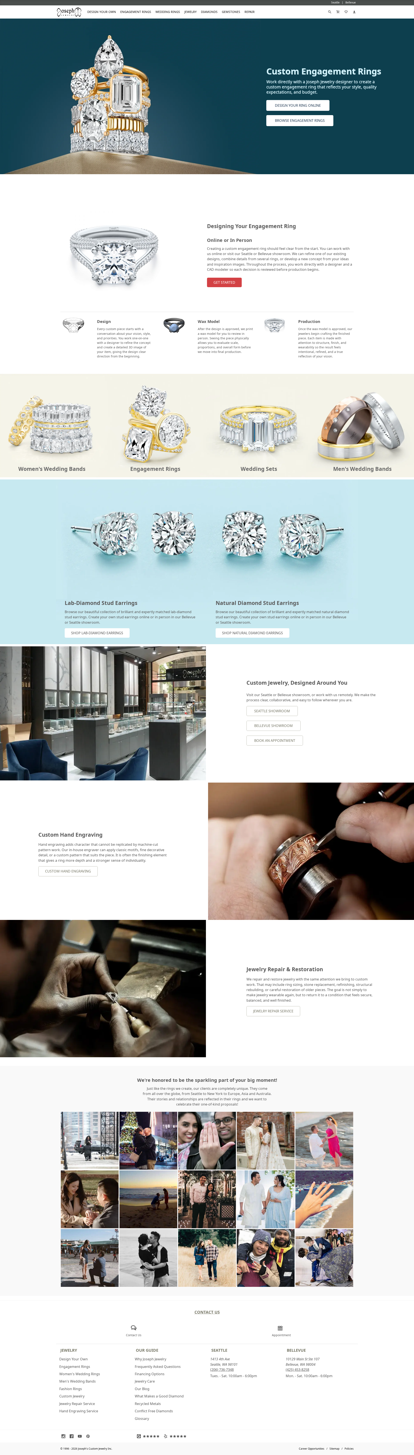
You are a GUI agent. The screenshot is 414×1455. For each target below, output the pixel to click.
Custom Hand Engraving (68, 871)
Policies (349, 1448)
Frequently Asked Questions (158, 1366)
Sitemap (334, 1448)
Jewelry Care (145, 1381)
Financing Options (150, 1374)
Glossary (142, 1418)
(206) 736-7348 (222, 1369)
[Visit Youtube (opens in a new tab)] (81, 1436)
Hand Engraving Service (78, 1411)
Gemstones (231, 12)
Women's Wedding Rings (79, 1374)
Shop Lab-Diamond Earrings (97, 633)
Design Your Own (101, 12)
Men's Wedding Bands (77, 1381)
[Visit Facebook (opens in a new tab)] (73, 1436)
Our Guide (147, 1350)
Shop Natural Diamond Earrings (252, 633)
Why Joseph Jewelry (150, 1359)
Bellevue (296, 1350)
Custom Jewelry (72, 1396)
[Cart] (338, 11)
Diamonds (209, 12)
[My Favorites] (346, 11)
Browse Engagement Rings (300, 120)
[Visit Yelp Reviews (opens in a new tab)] (176, 1436)
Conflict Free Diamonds (154, 1411)
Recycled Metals (148, 1403)
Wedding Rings (167, 12)
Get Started (224, 282)
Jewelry (190, 12)
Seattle (219, 1350)
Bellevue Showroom (273, 725)
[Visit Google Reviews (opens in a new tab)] (149, 1436)
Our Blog (142, 1388)
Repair (250, 12)
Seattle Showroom (272, 711)
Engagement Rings (135, 12)
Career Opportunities (311, 1448)
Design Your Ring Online (298, 105)
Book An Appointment (274, 740)
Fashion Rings (70, 1388)
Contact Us (207, 1312)
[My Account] (354, 11)
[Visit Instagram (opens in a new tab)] (64, 1436)
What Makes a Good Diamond (159, 1396)
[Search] (329, 11)
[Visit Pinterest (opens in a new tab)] (89, 1436)
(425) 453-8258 (297, 1369)
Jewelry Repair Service (273, 1011)
